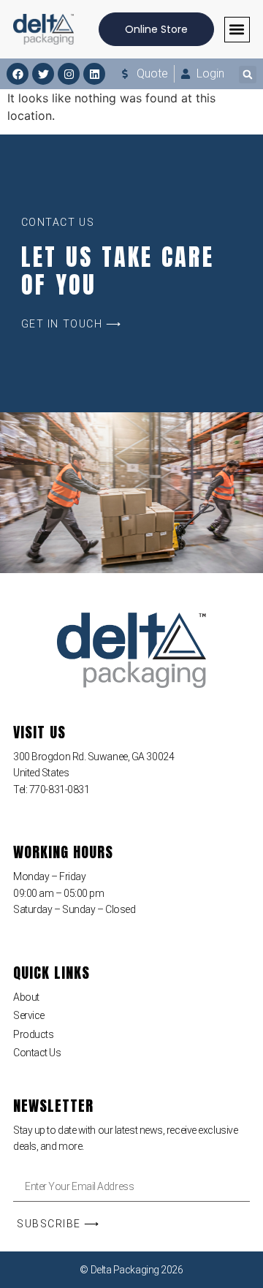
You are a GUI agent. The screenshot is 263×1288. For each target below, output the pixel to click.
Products (33, 1034)
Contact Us (37, 1052)
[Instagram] (69, 74)
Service (29, 1015)
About (26, 997)
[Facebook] (17, 74)
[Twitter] (43, 74)
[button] (237, 29)
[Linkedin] (94, 74)
